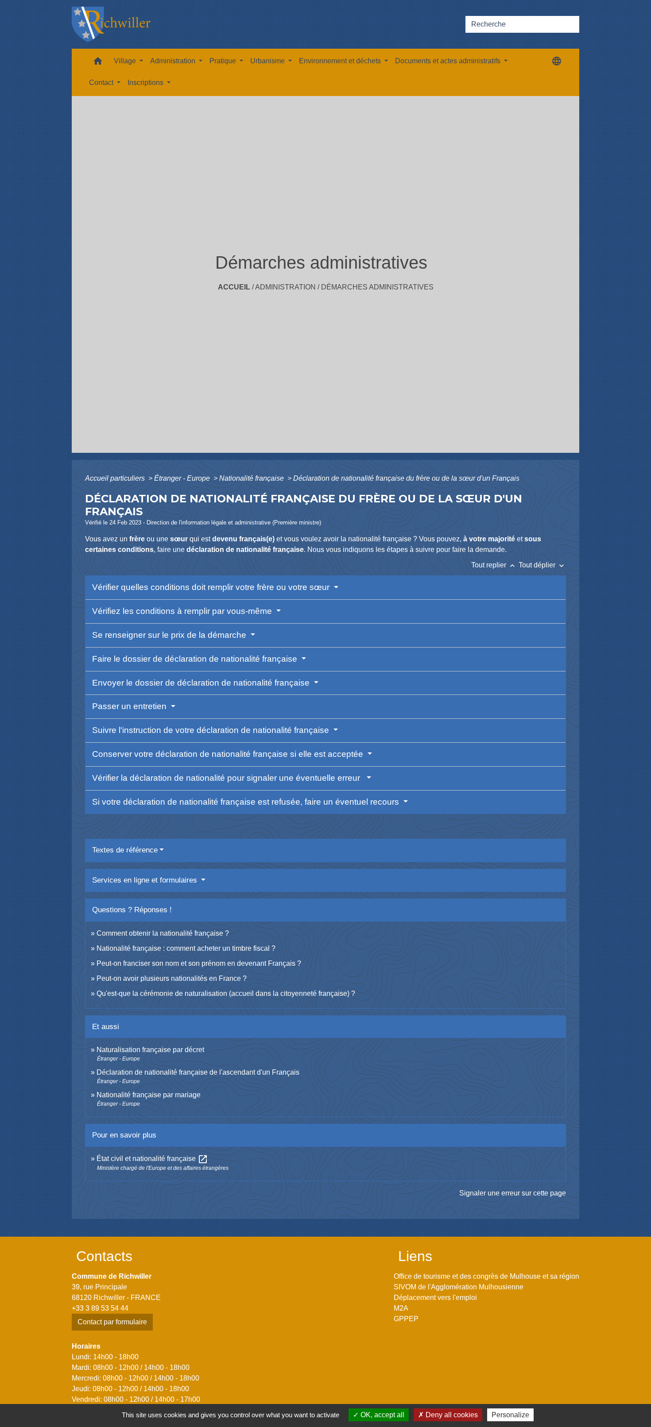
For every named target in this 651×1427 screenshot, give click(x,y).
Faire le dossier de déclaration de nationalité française (195, 658)
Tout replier (494, 565)
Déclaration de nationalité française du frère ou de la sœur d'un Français (406, 478)
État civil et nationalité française (152, 1158)
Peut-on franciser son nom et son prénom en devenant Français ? (199, 963)
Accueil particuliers (116, 478)
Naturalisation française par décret (150, 1049)
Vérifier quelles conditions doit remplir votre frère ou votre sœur (212, 587)
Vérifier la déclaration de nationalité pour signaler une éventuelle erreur (228, 778)
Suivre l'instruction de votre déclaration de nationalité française (211, 730)
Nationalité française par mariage (149, 1095)
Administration (285, 287)
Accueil (234, 287)
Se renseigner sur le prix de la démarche (170, 635)
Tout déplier (542, 565)
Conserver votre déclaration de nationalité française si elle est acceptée (228, 754)
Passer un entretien (130, 706)
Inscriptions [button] (146, 82)
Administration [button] (173, 61)
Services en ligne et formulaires (145, 880)
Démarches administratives (377, 287)
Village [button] (126, 61)
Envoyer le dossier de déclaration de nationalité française (202, 682)
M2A (401, 1308)
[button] (97, 63)
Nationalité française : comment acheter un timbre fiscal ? (186, 948)
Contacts (104, 1256)
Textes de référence (125, 850)
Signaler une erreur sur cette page (512, 1193)
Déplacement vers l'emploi (435, 1297)
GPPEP (406, 1319)
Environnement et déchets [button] (341, 61)
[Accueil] (111, 24)
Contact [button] (102, 82)
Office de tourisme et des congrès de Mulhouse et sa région (486, 1276)
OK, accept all (381, 1415)
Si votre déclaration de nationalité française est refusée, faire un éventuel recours (246, 801)
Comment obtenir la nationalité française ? (163, 933)
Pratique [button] (223, 61)
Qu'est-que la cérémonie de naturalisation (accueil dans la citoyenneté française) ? (226, 993)
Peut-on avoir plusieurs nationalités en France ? (172, 978)
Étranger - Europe (183, 478)
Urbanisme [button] (268, 61)
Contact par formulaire (112, 1322)
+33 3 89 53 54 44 (100, 1308)
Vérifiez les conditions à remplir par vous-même (183, 611)
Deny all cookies (451, 1415)
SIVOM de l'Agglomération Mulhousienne (458, 1287)
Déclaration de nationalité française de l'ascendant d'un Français (198, 1072)
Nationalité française (252, 478)
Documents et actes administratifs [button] (448, 61)
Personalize (510, 1415)
